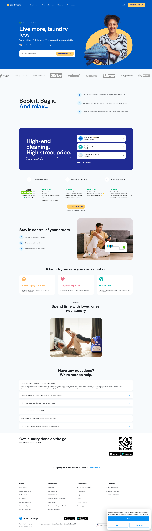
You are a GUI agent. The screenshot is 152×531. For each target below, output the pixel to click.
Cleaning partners (83, 506)
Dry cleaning (52, 491)
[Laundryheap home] (14, 5)
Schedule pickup (136, 5)
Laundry (51, 487)
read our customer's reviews (76, 210)
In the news (81, 491)
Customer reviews (25, 502)
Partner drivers (82, 502)
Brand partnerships (112, 491)
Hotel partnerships (112, 487)
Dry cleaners (52, 495)
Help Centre (23, 495)
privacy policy (45, 524)
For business (71, 5)
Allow (128, 518)
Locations (22, 498)
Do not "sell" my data (70, 524)
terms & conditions (58, 524)
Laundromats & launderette (57, 498)
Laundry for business (113, 495)
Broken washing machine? (57, 506)
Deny (118, 525)
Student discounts (54, 509)
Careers (79, 498)
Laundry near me (25, 509)
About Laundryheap (84, 487)
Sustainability (23, 506)
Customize (139, 525)
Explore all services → (85, 162)
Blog (78, 495)
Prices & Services (48, 5)
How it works (34, 5)
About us (60, 5)
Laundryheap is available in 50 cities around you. (75, 468)
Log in (123, 5)
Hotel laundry (52, 502)
